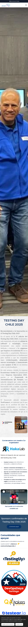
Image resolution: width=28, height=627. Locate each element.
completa (12, 508)
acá (16, 508)
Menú (26, 5)
